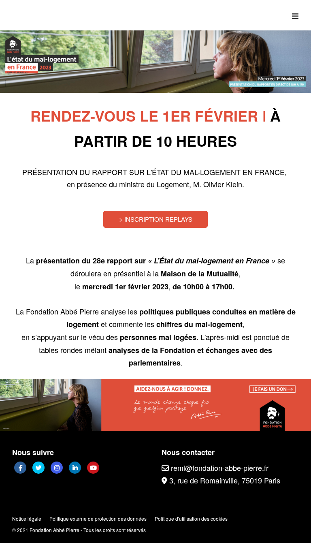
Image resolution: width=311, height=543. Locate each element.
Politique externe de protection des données (98, 518)
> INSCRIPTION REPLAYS (155, 219)
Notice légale (26, 518)
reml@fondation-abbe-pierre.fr (218, 467)
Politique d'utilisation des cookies (191, 518)
